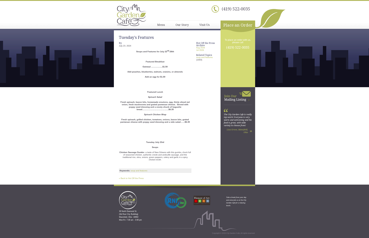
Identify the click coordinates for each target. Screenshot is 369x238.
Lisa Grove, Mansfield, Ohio (237, 131)
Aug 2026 (200, 47)
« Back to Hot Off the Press (131, 178)
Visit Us (204, 25)
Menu (161, 25)
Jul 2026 (200, 50)
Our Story (182, 25)
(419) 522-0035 (236, 9)
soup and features (139, 170)
